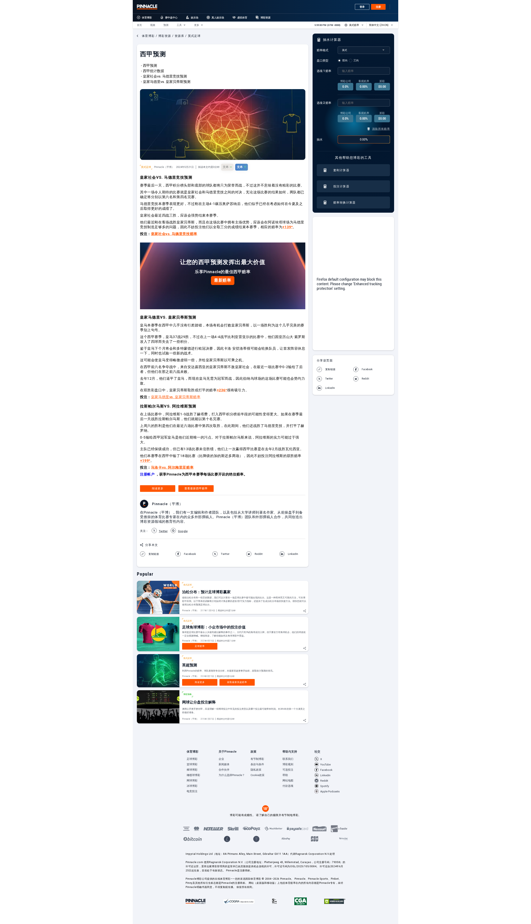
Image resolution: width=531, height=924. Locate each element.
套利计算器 (341, 170)
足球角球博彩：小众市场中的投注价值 (214, 627)
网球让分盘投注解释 (199, 702)
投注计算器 (341, 186)
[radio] (343, 60)
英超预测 (189, 665)
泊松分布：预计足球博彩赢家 (206, 592)
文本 (227, 167)
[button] (139, 25)
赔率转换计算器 (344, 202)
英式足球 (146, 167)
